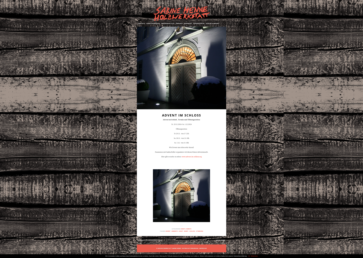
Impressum (203, 248)
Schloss (192, 231)
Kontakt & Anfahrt (212, 23)
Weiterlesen (254, 256)
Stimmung (199, 231)
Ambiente (174, 231)
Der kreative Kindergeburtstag (149, 240)
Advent (168, 231)
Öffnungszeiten (198, 23)
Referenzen (188, 23)
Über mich (179, 23)
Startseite (141, 23)
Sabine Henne (220, 240)
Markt (186, 231)
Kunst (181, 231)
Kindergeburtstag (167, 23)
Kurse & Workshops (153, 23)
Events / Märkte (186, 229)
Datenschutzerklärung (190, 248)
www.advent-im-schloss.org (192, 157)
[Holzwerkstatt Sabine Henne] (181, 14)
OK (249, 256)
